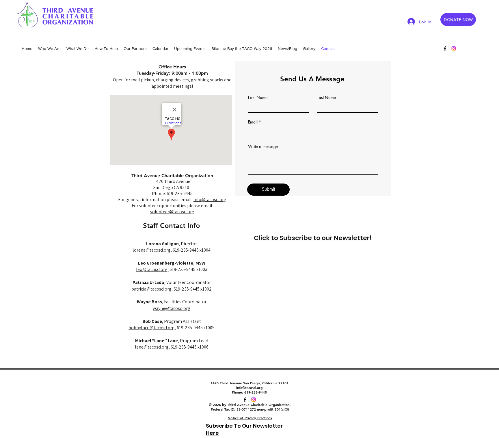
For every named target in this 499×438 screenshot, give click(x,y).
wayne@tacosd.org (171, 308)
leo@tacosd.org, (152, 269)
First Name (257, 98)
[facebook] (445, 48)
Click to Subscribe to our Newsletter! (313, 237)
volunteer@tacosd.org (172, 212)
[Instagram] (454, 48)
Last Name (326, 98)
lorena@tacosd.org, (152, 250)
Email (253, 122)
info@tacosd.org (209, 199)
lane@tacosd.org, (152, 347)
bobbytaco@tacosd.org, (152, 328)
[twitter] (253, 400)
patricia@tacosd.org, (152, 289)
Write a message (263, 147)
